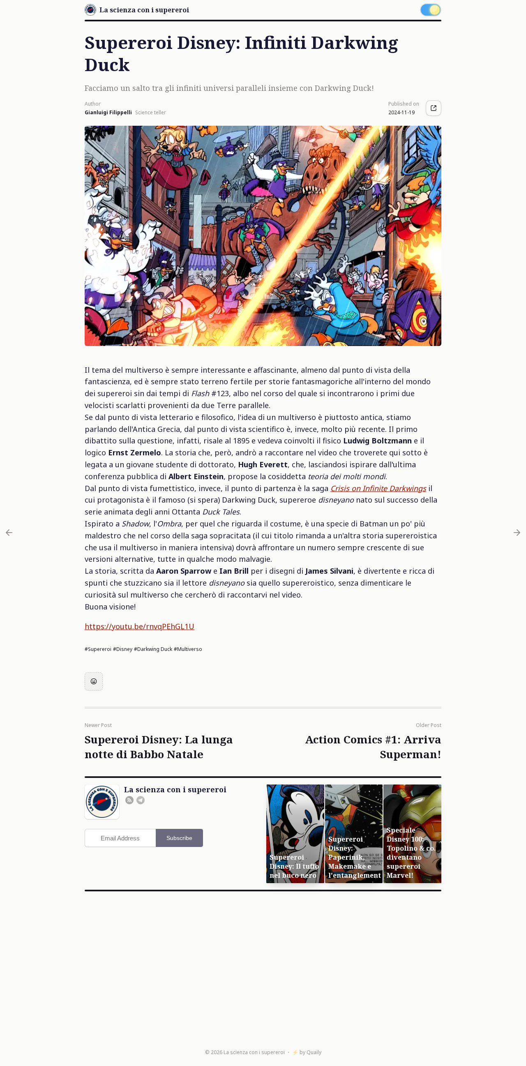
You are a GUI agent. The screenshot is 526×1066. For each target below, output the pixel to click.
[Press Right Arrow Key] (517, 533)
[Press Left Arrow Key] (9, 533)
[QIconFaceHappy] (94, 681)
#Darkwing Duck (153, 649)
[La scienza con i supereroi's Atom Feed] (129, 800)
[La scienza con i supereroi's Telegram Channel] (140, 800)
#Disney (122, 649)
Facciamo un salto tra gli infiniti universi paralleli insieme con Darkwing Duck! (229, 88)
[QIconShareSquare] (433, 108)
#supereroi (98, 649)
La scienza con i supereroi (254, 1052)
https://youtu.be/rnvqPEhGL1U (139, 626)
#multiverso (188, 649)
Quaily (314, 1052)
